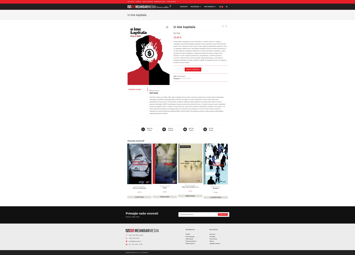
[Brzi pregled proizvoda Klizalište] (227, 147)
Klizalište (216, 188)
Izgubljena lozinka (215, 243)
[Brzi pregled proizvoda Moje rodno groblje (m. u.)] (201, 147)
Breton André (164, 197)
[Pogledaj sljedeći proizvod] (226, 26)
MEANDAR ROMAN (185, 78)
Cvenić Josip (139, 197)
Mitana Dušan (190, 196)
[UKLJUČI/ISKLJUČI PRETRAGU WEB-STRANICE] (227, 7)
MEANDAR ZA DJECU (160, 1)
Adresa (212, 241)
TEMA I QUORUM (171, 1)
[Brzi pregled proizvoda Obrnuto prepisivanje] (150, 147)
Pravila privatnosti (191, 241)
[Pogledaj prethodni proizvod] (223, 26)
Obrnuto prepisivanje (139, 188)
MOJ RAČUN (131, 1)
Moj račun (212, 234)
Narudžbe (212, 236)
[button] (167, 27)
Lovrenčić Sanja (215, 197)
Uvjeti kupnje (189, 239)
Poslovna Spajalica (155, 252)
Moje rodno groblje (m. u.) (190, 187)
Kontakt (188, 234)
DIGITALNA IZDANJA (147, 1)
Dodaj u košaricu (193, 69)
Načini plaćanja (190, 236)
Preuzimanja (213, 239)
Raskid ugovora (190, 243)
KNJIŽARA (138, 1)
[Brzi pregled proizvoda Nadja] (176, 147)
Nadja (165, 187)
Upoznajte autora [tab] (135, 89)
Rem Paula (153, 93)
